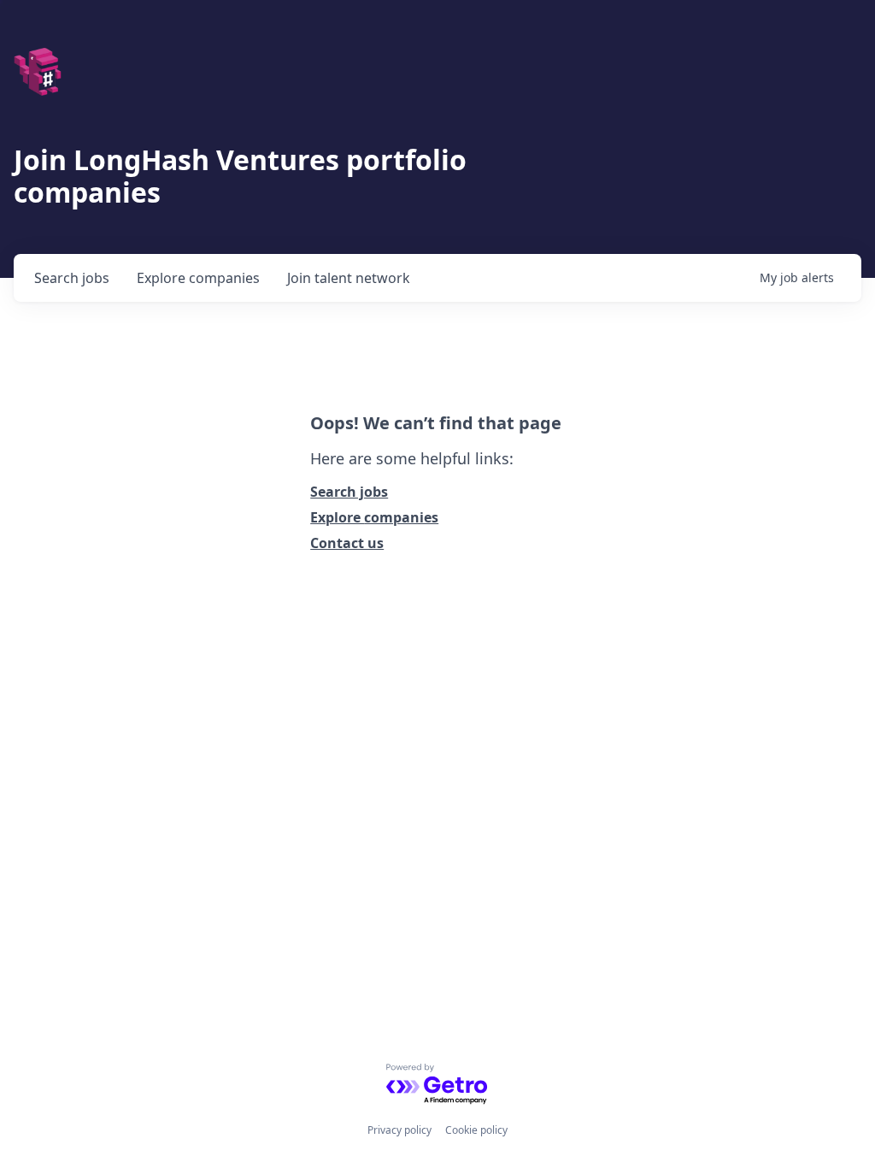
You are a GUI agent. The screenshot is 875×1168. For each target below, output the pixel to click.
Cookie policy (476, 1130)
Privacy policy (399, 1130)
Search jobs (349, 491)
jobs (71, 277)
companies (198, 277)
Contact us (347, 543)
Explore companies (374, 517)
